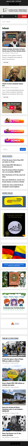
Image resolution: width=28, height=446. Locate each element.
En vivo (24, 16)
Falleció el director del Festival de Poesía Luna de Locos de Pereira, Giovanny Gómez (14, 39)
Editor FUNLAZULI (6, 53)
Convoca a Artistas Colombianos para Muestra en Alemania (14, 265)
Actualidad (6, 45)
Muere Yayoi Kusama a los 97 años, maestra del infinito (11, 434)
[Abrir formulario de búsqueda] (15, 16)
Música (5, 355)
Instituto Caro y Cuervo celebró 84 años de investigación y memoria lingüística (12, 186)
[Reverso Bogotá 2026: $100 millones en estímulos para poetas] (14, 373)
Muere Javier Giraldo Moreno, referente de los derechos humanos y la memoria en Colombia (13, 181)
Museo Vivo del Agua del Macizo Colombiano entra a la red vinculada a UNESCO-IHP (12, 171)
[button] (2, 16)
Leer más (6, 63)
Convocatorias (7, 379)
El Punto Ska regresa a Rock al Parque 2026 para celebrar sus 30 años (13, 161)
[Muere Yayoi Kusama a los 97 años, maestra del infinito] (14, 423)
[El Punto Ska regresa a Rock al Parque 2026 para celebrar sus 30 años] (14, 349)
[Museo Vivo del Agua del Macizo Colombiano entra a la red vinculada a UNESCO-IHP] (14, 397)
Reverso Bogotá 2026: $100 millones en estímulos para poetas (12, 166)
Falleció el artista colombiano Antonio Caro (14, 74)
